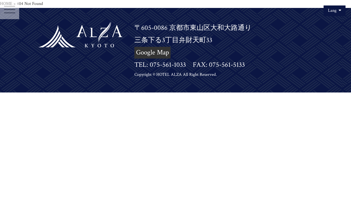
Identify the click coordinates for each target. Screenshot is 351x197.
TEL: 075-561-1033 (160, 64)
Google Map (152, 52)
